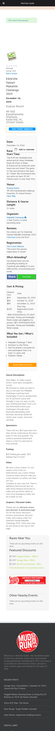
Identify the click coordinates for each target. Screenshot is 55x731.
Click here (11, 237)
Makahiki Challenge (15, 217)
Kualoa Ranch (13, 188)
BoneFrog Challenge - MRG (29, 564)
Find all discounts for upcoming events (26, 567)
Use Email (27, 277)
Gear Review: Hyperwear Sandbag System (22, 715)
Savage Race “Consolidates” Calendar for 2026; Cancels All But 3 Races (25, 687)
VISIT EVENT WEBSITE (22, 129)
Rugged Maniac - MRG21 (27, 556)
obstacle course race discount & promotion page (20, 508)
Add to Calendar (26, 149)
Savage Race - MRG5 (26, 560)
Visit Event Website (15, 246)
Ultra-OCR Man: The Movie (16, 703)
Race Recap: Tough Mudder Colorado (20, 709)
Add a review (11, 73)
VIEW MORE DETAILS (22, 365)
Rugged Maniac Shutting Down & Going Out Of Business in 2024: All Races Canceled (25, 695)
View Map (11, 196)
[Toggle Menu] (3, 3)
